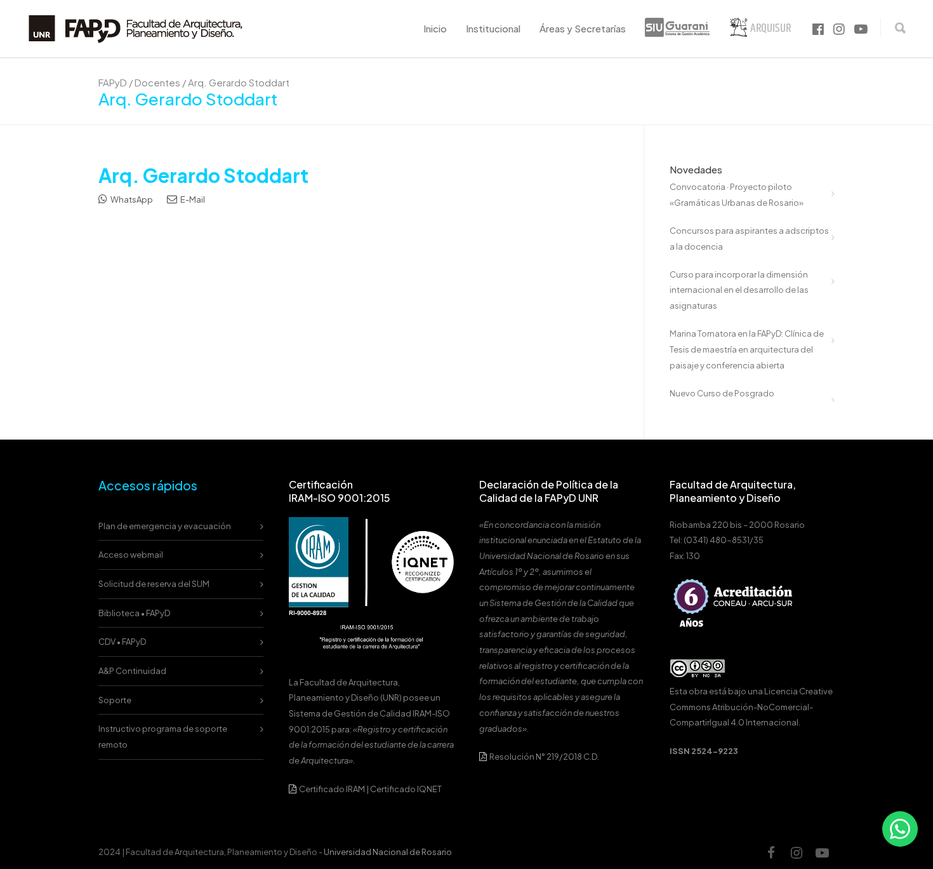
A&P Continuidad (132, 671)
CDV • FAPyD (122, 642)
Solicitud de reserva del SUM (153, 584)
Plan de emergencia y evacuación (164, 526)
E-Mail (192, 199)
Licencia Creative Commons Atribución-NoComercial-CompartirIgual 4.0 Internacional (751, 706)
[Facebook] (771, 852)
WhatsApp (131, 199)
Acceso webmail (130, 554)
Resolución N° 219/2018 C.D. (543, 756)
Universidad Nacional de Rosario (388, 852)
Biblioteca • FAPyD (134, 613)
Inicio (435, 28)
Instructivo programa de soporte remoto (162, 737)
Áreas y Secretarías (582, 28)
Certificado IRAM (332, 789)
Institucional (493, 28)
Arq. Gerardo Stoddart (203, 175)
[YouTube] (822, 852)
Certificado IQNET (406, 789)
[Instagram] (796, 852)
